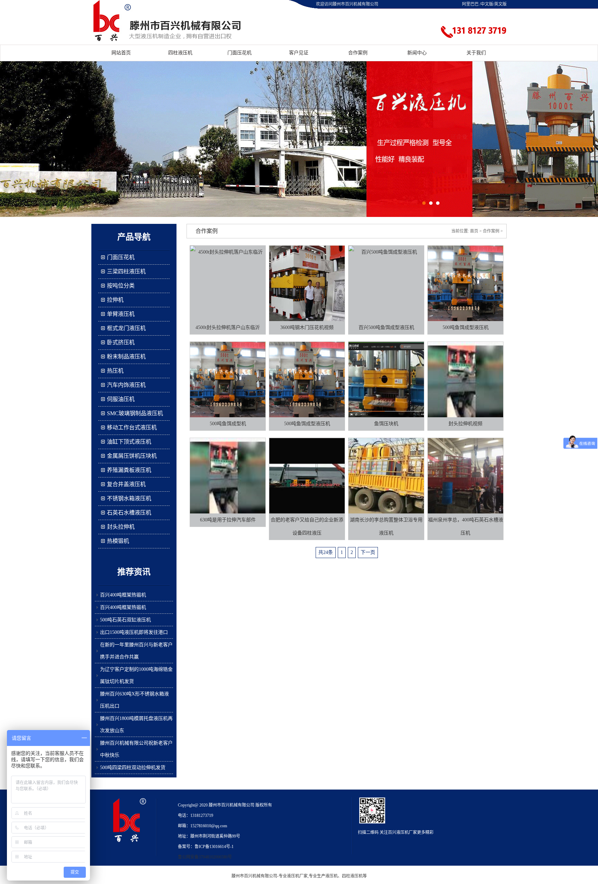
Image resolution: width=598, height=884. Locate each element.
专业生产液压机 (323, 876)
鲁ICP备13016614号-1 (214, 846)
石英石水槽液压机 (129, 513)
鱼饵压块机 (386, 423)
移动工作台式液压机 (132, 427)
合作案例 (358, 52)
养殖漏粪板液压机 (129, 470)
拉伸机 (115, 300)
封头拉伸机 (121, 527)
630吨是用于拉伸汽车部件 (228, 519)
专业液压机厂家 (293, 876)
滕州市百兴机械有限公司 (254, 876)
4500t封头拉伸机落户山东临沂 (228, 327)
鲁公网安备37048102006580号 (205, 857)
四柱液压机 (180, 52)
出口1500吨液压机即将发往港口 (134, 632)
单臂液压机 (121, 314)
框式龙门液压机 (126, 328)
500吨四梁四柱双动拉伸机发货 (132, 767)
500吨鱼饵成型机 (228, 423)
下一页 (368, 552)
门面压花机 (239, 52)
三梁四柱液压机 (126, 271)
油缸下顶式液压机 (129, 442)
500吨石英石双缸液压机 (125, 619)
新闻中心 (417, 52)
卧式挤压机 (121, 342)
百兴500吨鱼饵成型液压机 (386, 327)
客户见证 (298, 52)
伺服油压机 (121, 399)
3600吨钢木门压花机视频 (307, 327)
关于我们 (476, 52)
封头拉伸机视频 (465, 423)
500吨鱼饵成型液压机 (466, 327)
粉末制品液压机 (126, 356)
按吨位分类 (121, 286)
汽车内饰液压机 (126, 385)
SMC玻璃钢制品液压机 (135, 413)
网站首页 (121, 52)
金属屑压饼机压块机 (132, 456)
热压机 (115, 371)
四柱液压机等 (354, 876)
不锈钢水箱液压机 (129, 498)
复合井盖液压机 (126, 484)
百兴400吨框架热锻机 (123, 595)
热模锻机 (118, 541)
